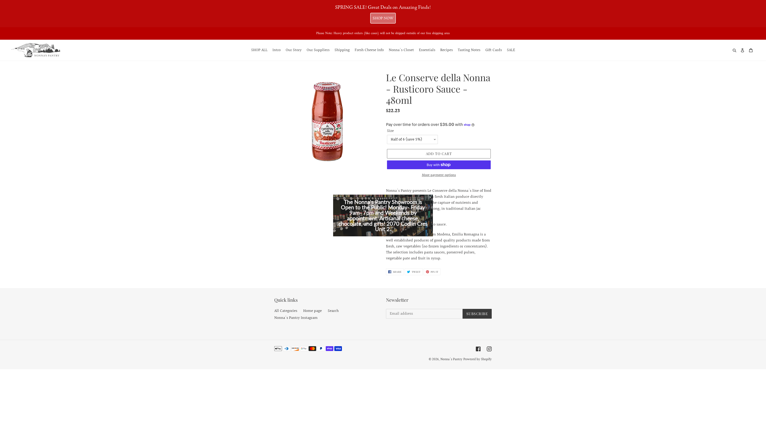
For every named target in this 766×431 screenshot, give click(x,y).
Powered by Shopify (477, 359)
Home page (312, 311)
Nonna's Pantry (451, 359)
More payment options (439, 175)
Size (390, 131)
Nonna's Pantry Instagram (296, 318)
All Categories (285, 311)
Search (333, 311)
